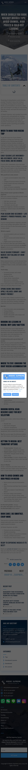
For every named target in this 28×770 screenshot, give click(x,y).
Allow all (15, 394)
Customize (7, 394)
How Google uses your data (14, 391)
